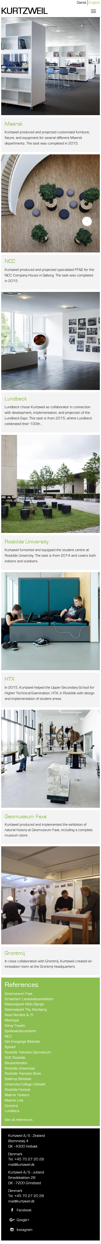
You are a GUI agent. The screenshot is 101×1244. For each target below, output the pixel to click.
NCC (10, 261)
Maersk (14, 124)
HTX (10, 679)
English (94, 2)
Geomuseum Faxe (26, 816)
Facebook (23, 1210)
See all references (19, 1120)
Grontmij (15, 953)
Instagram (24, 1230)
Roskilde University (26, 542)
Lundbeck (16, 399)
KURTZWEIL (24, 11)
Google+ (23, 1220)
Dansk (81, 2)
